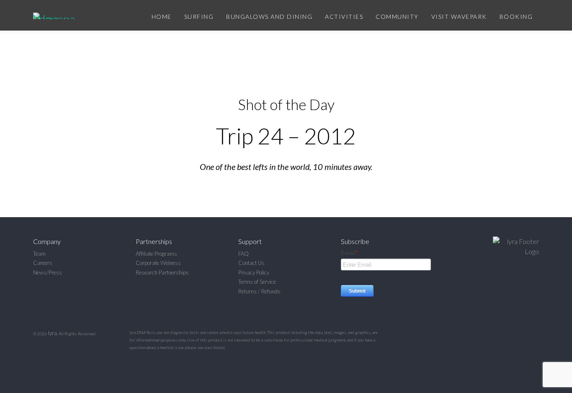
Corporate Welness (158, 262)
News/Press (47, 272)
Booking (516, 16)
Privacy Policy (253, 272)
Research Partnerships (162, 272)
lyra (52, 333)
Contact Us (251, 262)
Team (39, 253)
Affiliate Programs (156, 253)
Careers (42, 262)
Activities (344, 16)
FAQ (243, 253)
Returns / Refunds (259, 291)
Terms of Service (257, 281)
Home (162, 16)
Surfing (199, 16)
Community (397, 16)
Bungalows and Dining (269, 16)
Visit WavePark (459, 16)
